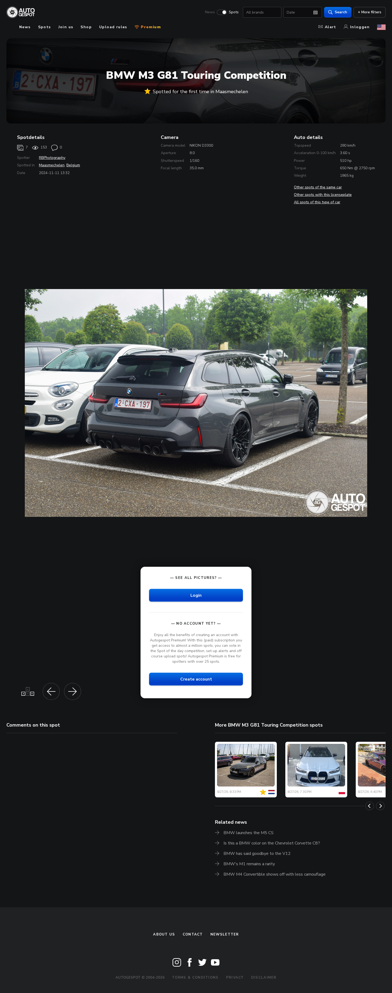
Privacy (235, 977)
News (210, 12)
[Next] (380, 806)
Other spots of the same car (318, 187)
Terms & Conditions (195, 977)
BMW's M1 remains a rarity (249, 864)
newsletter (224, 934)
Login (196, 595)
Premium (150, 27)
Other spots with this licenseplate (323, 194)
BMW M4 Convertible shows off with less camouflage (274, 874)
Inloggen (360, 27)
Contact (193, 934)
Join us (65, 27)
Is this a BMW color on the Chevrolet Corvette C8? (271, 843)
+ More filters (369, 12)
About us (164, 934)
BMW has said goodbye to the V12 (257, 853)
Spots (234, 12)
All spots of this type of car (317, 202)
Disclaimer (264, 977)
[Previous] (369, 806)
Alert (330, 27)
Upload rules (113, 27)
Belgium (73, 165)
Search (341, 12)
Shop (86, 27)
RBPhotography (52, 157)
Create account (196, 679)
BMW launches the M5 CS (248, 833)
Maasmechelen (52, 165)
